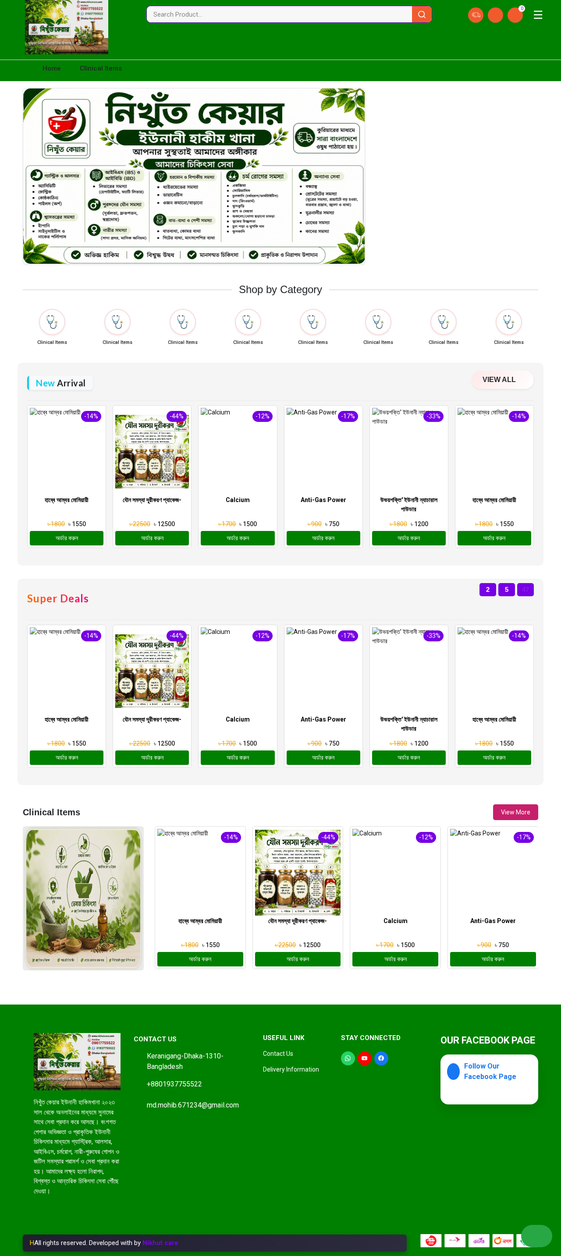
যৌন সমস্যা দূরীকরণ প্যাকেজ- (152, 499)
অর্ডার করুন (67, 537)
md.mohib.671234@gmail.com (193, 1105)
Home (51, 68)
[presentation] (160, 988)
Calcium (238, 499)
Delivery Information (291, 1069)
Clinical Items (52, 342)
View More (515, 812)
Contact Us (278, 1053)
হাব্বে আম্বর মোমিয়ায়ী (67, 499)
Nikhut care (160, 1243)
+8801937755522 (174, 1084)
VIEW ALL (500, 379)
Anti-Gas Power (323, 499)
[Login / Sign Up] (495, 15)
